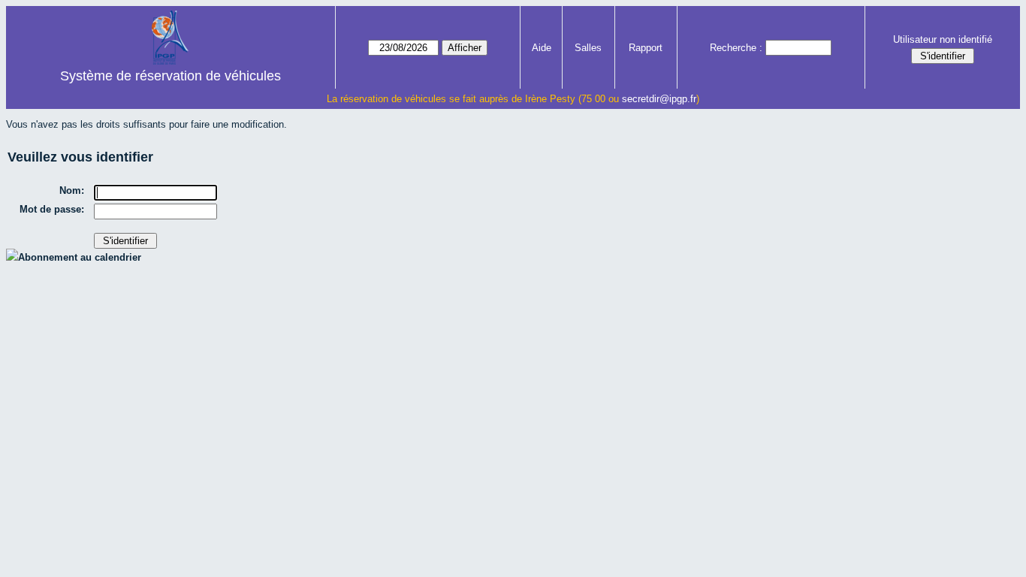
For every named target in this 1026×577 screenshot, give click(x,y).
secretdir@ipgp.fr (659, 98)
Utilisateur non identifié (942, 39)
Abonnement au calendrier (79, 257)
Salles (588, 47)
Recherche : (736, 47)
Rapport (645, 47)
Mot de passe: (52, 209)
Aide (541, 47)
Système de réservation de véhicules (170, 75)
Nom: (71, 190)
